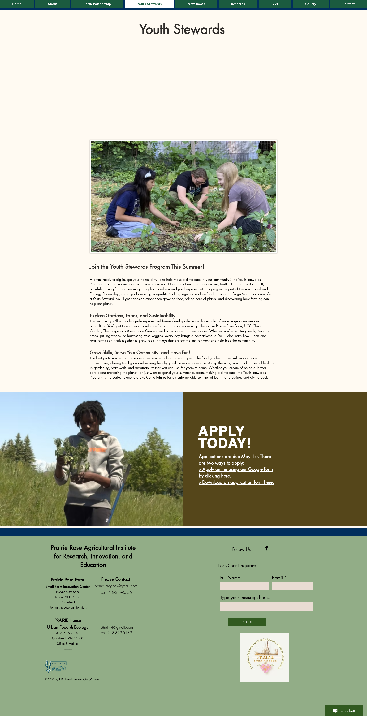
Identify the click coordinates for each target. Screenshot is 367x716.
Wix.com (94, 679)
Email (277, 578)
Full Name (230, 578)
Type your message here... (246, 597)
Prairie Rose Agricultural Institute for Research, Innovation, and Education (93, 556)
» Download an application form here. (236, 482)
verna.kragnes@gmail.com (116, 585)
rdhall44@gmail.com (116, 627)
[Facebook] (266, 548)
